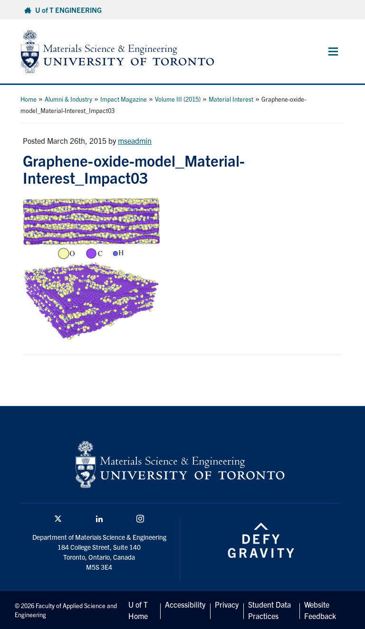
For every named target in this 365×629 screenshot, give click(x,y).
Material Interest (231, 99)
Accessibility (185, 604)
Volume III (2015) (178, 99)
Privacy (227, 604)
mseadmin (135, 140)
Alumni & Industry (68, 99)
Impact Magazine (123, 99)
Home (28, 99)
